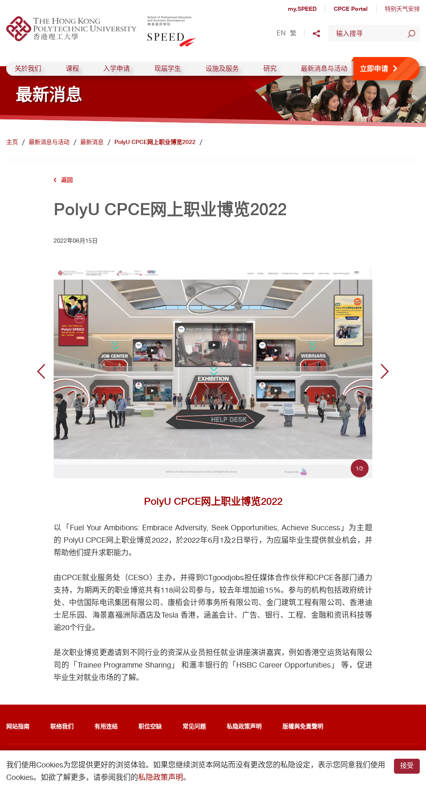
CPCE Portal (351, 8)
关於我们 (28, 68)
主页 (12, 142)
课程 (72, 68)
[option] (213, 371)
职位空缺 (150, 726)
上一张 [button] (41, 371)
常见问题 (194, 726)
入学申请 (116, 68)
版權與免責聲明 (302, 726)
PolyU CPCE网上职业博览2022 (155, 142)
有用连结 (106, 726)
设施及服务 (222, 68)
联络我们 (62, 726)
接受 (407, 766)
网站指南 (18, 726)
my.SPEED (302, 8)
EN (281, 33)
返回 (67, 179)
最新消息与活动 (324, 68)
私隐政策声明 (244, 726)
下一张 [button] (385, 371)
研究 (270, 68)
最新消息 (92, 142)
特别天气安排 (402, 8)
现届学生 (167, 68)
